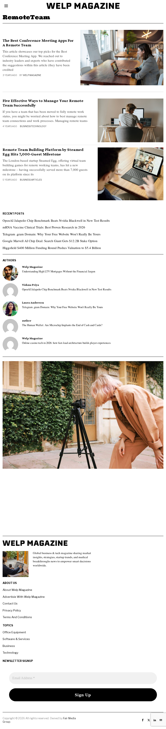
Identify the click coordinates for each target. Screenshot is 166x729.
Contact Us (10, 603)
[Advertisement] (83, 505)
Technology (38, 126)
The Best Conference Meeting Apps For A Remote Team (38, 42)
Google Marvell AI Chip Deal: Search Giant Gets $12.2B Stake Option (50, 241)
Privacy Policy (12, 610)
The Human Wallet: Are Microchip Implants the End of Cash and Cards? (62, 325)
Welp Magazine (32, 75)
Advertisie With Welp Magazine (24, 596)
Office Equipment (14, 632)
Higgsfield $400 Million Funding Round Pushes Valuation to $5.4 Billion (52, 248)
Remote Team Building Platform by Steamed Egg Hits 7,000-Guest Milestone (43, 151)
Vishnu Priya (30, 284)
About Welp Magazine (17, 590)
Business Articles (31, 179)
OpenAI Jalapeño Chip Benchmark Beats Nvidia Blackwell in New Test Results (56, 220)
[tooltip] (10, 273)
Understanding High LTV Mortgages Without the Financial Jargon (58, 271)
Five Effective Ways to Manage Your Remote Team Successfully (43, 103)
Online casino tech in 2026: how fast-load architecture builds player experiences (66, 343)
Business (25, 126)
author (26, 320)
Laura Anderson (33, 302)
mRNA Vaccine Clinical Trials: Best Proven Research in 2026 (44, 227)
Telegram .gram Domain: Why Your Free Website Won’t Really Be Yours (52, 234)
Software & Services (16, 639)
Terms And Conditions (17, 617)
